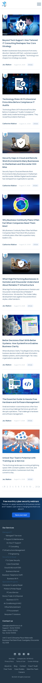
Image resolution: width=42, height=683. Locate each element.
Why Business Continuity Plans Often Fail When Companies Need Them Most (20, 223)
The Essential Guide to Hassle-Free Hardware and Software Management (20, 401)
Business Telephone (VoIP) (12, 575)
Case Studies (19, 669)
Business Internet (12, 571)
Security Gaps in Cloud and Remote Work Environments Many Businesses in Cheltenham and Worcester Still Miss (20, 162)
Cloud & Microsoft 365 (12, 568)
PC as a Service (12, 592)
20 (36, 486)
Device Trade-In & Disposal (12, 596)
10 (30, 486)
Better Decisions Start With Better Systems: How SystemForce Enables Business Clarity (20, 343)
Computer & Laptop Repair (13, 585)
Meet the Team (32, 669)
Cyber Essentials (12, 564)
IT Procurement (12, 611)
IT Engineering (13, 554)
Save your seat (21, 515)
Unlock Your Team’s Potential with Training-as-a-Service (19, 459)
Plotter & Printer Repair (12, 589)
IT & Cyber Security (13, 560)
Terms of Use (20, 661)
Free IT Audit (33, 666)
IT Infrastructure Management (13, 550)
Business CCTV (12, 600)
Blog (15, 666)
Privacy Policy (9, 661)
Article (30, 65)
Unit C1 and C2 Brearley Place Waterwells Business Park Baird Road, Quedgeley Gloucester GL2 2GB (20, 640)
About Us (7, 666)
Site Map (12, 659)
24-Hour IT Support (14, 543)
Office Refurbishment (12, 607)
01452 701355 (15, 628)
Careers (21, 672)
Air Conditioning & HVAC (12, 603)
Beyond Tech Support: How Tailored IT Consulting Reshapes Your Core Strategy (20, 43)
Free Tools (8, 669)
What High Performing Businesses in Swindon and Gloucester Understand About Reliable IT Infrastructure (20, 282)
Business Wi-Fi (12, 578)
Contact (23, 666)
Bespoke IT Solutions (12, 614)
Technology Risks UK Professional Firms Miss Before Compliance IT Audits (19, 102)
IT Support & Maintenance (13, 539)
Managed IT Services (14, 535)
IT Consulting (14, 546)
